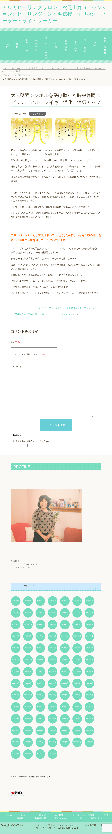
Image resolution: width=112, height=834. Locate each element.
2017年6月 (52, 753)
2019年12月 (65, 706)
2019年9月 (15, 718)
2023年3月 (64, 648)
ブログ (95, 45)
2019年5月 (64, 718)
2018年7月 (89, 730)
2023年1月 (89, 648)
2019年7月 (40, 718)
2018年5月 (28, 742)
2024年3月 (28, 636)
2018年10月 (52, 730)
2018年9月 (64, 730)
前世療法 (36, 45)
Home (7, 45)
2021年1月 (77, 683)
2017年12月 (77, 742)
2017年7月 (40, 753)
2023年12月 (65, 636)
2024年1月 (52, 636)
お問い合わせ (105, 45)
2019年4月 (77, 718)
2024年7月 (77, 624)
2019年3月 (89, 718)
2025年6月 (40, 612)
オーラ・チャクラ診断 (46, 45)
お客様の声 (75, 45)
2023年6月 (40, 648)
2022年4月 (15, 671)
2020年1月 (52, 706)
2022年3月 (28, 671)
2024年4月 (15, 636)
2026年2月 (40, 600)
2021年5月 (28, 683)
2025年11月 (77, 600)
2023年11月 (77, 636)
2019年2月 (15, 730)
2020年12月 (89, 683)
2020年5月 (89, 695)
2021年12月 (65, 671)
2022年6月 (77, 659)
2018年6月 (15, 742)
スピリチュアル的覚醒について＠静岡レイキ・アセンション (67, 308)
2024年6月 (89, 624)
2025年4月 (64, 612)
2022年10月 (40, 659)
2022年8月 (52, 659)
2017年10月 (89, 742)
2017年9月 (15, 753)
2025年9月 (15, 612)
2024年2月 (40, 636)
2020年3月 (28, 706)
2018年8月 (77, 730)
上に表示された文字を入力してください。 (31, 441)
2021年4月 (40, 683)
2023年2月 (77, 648)
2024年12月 (28, 624)
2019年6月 (52, 718)
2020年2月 (40, 706)
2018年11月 (40, 730)
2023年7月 (28, 648)
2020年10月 (28, 695)
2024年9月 (64, 624)
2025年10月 (89, 600)
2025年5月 (52, 612)
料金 (17, 45)
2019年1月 (28, 730)
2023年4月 (52, 648)
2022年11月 (28, 659)
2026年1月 (52, 600)
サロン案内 (85, 45)
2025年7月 (28, 612)
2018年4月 (40, 742)
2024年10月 (52, 624)
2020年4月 (15, 706)
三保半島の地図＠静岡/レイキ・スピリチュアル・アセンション (46, 314)
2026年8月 (15, 600)
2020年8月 (52, 695)
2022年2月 (40, 671)
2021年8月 (89, 671)
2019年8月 (28, 718)
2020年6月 (77, 695)
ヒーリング (27, 45)
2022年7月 (64, 659)
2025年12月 (65, 600)
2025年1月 (15, 624)
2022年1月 (52, 671)
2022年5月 (89, 659)
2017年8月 (28, 753)
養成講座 (66, 45)
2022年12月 (16, 659)
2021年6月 (15, 683)
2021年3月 (52, 683)
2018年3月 (52, 742)
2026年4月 (28, 600)
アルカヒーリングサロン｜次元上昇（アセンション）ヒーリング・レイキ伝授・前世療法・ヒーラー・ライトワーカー (54, 14)
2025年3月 (77, 612)
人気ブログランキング (18, 795)
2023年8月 (15, 648)
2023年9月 (89, 636)
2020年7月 (64, 695)
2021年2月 (64, 683)
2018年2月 (64, 742)
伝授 (56, 45)
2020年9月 (40, 695)
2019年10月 (89, 706)
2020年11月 (16, 695)
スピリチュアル (37, 114)
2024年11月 (40, 624)
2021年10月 (77, 671)
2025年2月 (89, 612)
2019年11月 (77, 706)
